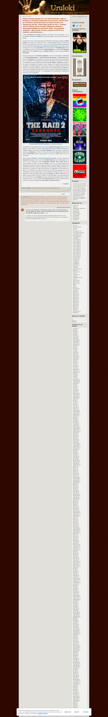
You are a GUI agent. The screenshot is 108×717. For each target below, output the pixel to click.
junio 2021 (75, 401)
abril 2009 (74, 606)
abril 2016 (74, 488)
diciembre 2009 (75, 595)
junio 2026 (75, 331)
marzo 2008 (75, 624)
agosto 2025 (75, 345)
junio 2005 (75, 670)
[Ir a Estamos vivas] (79, 135)
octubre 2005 (75, 665)
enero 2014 (75, 526)
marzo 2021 (75, 405)
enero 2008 (75, 627)
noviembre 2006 (76, 647)
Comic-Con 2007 (76, 241)
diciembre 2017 (75, 460)
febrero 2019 (75, 440)
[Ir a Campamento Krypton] (79, 121)
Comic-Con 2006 (76, 239)
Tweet (63, 194)
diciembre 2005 (75, 662)
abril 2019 (74, 438)
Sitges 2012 (75, 294)
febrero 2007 (75, 642)
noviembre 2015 (76, 495)
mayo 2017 (75, 470)
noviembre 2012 (76, 546)
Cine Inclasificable (53, 188)
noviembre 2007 (76, 630)
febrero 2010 (75, 592)
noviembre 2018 (76, 445)
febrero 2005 (75, 676)
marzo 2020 (75, 422)
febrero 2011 (75, 575)
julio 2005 (74, 669)
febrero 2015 (75, 508)
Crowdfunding (75, 262)
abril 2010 (74, 589)
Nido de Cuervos (76, 216)
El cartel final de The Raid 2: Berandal (39, 144)
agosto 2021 (75, 398)
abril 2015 (74, 505)
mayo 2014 (75, 520)
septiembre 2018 (76, 447)
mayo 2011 (75, 571)
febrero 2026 (75, 337)
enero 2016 (75, 492)
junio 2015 (75, 502)
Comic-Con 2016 (76, 253)
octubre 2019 (75, 429)
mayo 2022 (75, 386)
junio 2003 (75, 704)
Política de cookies (42, 713)
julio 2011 (74, 568)
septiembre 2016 (76, 481)
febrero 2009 (75, 609)
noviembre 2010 (76, 579)
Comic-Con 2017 (76, 255)
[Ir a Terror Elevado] (79, 163)
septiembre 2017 (76, 464)
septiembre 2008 (76, 616)
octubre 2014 (75, 513)
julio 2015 (74, 501)
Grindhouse (75, 274)
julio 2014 (74, 518)
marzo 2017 (75, 473)
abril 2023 (74, 376)
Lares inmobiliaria (76, 215)
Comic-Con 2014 (76, 250)
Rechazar (76, 712)
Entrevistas (75, 267)
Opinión (74, 287)
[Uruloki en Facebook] (73, 26)
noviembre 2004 (76, 680)
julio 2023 (74, 373)
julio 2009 (74, 602)
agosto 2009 (75, 600)
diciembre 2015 (75, 494)
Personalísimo (75, 288)
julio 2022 (74, 384)
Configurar (86, 712)
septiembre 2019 (76, 431)
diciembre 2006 (75, 645)
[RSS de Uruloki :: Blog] (80, 26)
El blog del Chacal (76, 211)
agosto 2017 (75, 466)
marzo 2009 (75, 607)
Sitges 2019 (75, 304)
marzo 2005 (75, 675)
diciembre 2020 (75, 410)
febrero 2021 (75, 407)
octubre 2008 (75, 614)
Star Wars (75, 308)
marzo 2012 (75, 557)
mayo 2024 (75, 362)
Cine (32, 188)
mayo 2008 (75, 621)
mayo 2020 (75, 419)
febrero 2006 (75, 659)
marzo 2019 (75, 439)
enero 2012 (75, 560)
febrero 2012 (75, 558)
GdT (58, 188)
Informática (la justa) (76, 277)
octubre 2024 (75, 358)
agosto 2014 (75, 516)
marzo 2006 (75, 658)
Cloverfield (75, 238)
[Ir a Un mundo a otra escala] (79, 86)
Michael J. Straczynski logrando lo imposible (44, 158)
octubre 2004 (75, 682)
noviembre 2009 (76, 596)
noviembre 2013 (76, 529)
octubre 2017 (75, 463)
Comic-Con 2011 (76, 246)
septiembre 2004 (76, 683)
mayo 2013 (75, 537)
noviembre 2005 (76, 663)
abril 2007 (74, 640)
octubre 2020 (75, 412)
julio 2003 (74, 703)
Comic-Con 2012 (76, 248)
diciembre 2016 (75, 477)
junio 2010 (75, 586)
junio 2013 (75, 536)
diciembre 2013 (75, 527)
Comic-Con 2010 (76, 245)
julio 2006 (74, 652)
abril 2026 (74, 334)
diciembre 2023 (75, 369)
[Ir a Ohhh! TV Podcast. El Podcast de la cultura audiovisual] (79, 107)
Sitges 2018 (75, 302)
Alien (74, 225)
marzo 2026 (75, 335)
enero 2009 (75, 610)
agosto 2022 (75, 383)
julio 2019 (74, 433)
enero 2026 (75, 338)
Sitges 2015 (75, 298)
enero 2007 (75, 644)
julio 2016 (74, 484)
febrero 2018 (75, 457)
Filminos (74, 270)
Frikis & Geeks (75, 271)
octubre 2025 (75, 342)
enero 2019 (75, 442)
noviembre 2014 (76, 512)
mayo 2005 (75, 672)
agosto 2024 (75, 359)
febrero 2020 (75, 424)
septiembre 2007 (76, 633)
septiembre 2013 (76, 532)
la (32, 36)
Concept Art (75, 259)
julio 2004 (74, 686)
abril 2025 (74, 351)
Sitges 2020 (75, 305)
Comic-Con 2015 (76, 252)
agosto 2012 (75, 550)
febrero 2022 (75, 390)
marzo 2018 (75, 456)
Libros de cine (75, 280)
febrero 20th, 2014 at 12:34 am (63, 207)
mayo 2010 (75, 588)
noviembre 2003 (76, 697)
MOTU (74, 284)
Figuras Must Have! (76, 269)
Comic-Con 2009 (76, 243)
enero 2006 (75, 661)
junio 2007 (75, 637)
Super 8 (74, 309)
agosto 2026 (75, 328)
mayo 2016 (75, 487)
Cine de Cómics (37, 188)
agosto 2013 (75, 533)
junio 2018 (75, 452)
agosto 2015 (75, 499)
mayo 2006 (75, 655)
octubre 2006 (75, 648)
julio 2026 (74, 330)
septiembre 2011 (76, 565)
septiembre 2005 (76, 666)
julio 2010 (74, 585)
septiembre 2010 (76, 582)
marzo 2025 (75, 352)
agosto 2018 (75, 449)
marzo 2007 (75, 641)
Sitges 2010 (75, 291)
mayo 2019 (75, 436)
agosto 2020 (75, 415)
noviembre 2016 (76, 478)
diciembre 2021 (75, 393)
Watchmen (75, 312)
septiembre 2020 (76, 414)
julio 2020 (74, 417)
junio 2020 (75, 418)
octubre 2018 (75, 446)
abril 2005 (74, 673)
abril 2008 (74, 623)
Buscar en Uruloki (78, 316)
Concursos (75, 260)
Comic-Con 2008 (76, 242)
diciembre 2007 (75, 628)
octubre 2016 (75, 480)
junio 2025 (75, 348)
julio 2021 (74, 400)
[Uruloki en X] (77, 26)
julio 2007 (74, 635)
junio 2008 (75, 620)
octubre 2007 (75, 631)
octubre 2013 (75, 530)
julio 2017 (74, 467)
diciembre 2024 (75, 356)
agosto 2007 (75, 634)
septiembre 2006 (76, 649)
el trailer (27, 36)
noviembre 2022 (76, 380)
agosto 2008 (75, 617)
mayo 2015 (75, 504)
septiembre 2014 (76, 515)
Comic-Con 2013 (76, 249)
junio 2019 (75, 435)
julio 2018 (74, 450)
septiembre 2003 (76, 700)
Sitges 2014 (75, 297)
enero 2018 (75, 459)
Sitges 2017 (75, 301)
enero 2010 (75, 593)
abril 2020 (74, 421)
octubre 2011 (75, 564)
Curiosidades (75, 263)
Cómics (74, 228)
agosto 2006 (75, 651)
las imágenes (39, 36)
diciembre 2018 (75, 443)
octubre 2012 (75, 547)
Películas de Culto (76, 218)
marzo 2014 (75, 523)
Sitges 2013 (75, 295)
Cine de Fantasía (76, 234)
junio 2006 (75, 654)
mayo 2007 (75, 638)
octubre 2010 (75, 581)
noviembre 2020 (76, 411)
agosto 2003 (75, 701)
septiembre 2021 (76, 397)
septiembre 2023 (76, 372)
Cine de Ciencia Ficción (44, 188)
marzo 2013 (75, 540)
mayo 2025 (75, 349)
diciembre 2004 (75, 679)
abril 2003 (74, 707)
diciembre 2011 (75, 561)
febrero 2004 (75, 693)
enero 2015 (75, 509)
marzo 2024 (75, 365)
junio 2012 (75, 553)
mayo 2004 (75, 689)
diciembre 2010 (75, 578)
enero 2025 (75, 355)
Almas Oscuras (76, 205)
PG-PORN (75, 290)
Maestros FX (75, 281)
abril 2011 (74, 572)
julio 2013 (74, 534)
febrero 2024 (75, 366)
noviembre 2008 (76, 613)
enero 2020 (75, 425)
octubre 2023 (75, 370)
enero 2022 (75, 391)
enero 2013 (75, 543)
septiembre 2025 (76, 344)
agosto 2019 (75, 432)
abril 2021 (74, 404)
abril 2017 (74, 471)
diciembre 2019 (75, 426)
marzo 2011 (75, 574)
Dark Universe (75, 264)
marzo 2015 (75, 506)
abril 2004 (74, 690)
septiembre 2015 (76, 498)
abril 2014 (74, 522)
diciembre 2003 (75, 696)
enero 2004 (75, 694)
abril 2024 (74, 363)
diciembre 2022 (75, 379)
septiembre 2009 (76, 599)
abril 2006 (74, 656)
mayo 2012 (75, 554)
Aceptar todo (67, 712)
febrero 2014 (75, 525)
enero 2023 (75, 377)
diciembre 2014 (75, 511)
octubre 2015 (75, 497)
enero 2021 (75, 408)
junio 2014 (75, 519)
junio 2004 (75, 687)
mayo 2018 (75, 453)
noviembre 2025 (76, 341)
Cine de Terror (75, 235)
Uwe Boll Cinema (76, 311)
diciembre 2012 (75, 544)
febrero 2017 (75, 474)
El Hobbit (74, 266)
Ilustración (75, 276)
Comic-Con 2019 (76, 257)
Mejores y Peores (76, 283)
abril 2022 (74, 387)
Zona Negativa (75, 219)
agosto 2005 (75, 668)
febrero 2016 (75, 491)
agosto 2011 (75, 567)
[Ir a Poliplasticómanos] (79, 177)
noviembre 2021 (76, 394)
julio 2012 (74, 551)
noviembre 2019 (76, 428)
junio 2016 (75, 485)
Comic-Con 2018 (76, 256)
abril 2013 (74, 539)
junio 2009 (75, 603)
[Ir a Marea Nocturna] (79, 149)
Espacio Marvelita (76, 212)
